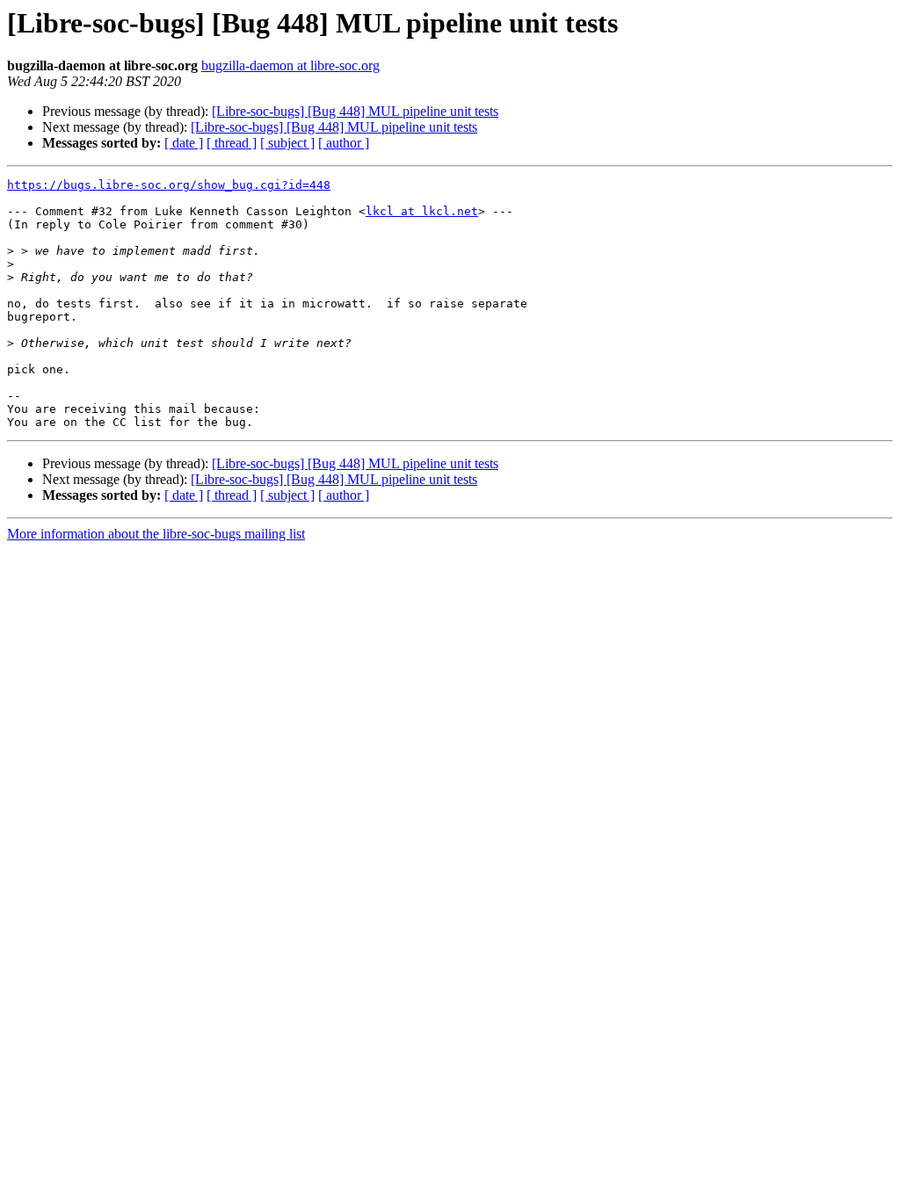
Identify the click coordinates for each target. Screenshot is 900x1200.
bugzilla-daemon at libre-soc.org (290, 65)
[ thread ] (232, 142)
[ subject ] (287, 142)
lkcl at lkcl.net (422, 211)
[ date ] (183, 142)
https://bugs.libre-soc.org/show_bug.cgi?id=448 (168, 185)
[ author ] (343, 142)
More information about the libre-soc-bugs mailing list (156, 533)
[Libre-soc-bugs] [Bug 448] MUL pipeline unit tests (355, 111)
